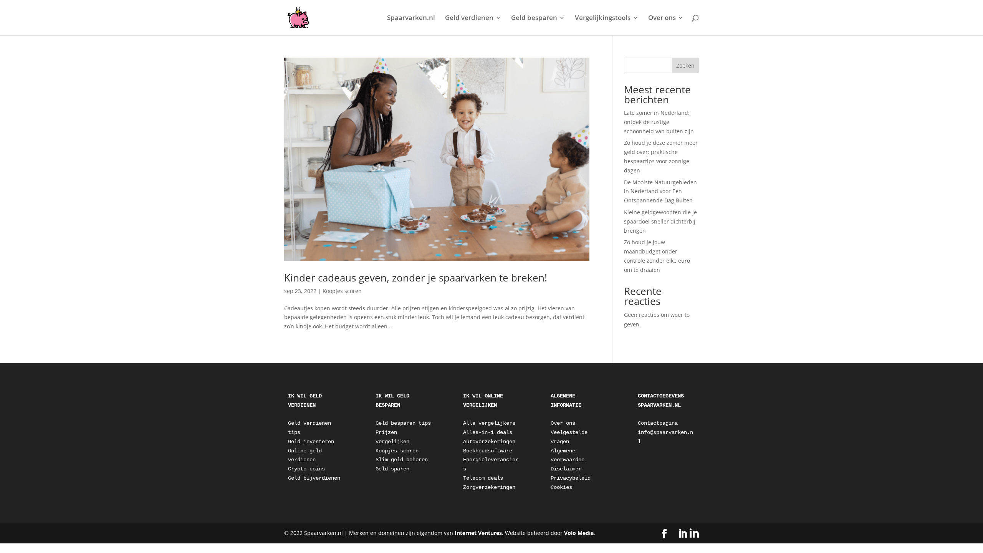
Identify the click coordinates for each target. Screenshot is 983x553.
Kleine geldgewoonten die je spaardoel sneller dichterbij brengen (660, 221)
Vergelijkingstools (603, 18)
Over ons (662, 18)
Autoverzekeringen (489, 442)
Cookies (561, 487)
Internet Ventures (478, 532)
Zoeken (685, 65)
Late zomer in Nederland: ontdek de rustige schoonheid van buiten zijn (659, 122)
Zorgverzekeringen (489, 487)
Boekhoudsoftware (487, 451)
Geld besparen (534, 18)
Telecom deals (483, 478)
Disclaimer (566, 469)
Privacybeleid (571, 478)
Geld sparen (392, 469)
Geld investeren (311, 442)
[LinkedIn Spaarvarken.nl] (688, 533)
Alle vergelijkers (489, 423)
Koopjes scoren (342, 291)
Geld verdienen (469, 18)
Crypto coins (306, 469)
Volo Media (579, 532)
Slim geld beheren (402, 460)
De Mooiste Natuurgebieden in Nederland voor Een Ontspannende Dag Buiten (660, 191)
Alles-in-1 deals (487, 432)
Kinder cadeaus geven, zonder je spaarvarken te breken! (415, 278)
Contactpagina (658, 423)
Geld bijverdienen (314, 478)
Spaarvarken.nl (411, 18)
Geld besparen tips (403, 423)
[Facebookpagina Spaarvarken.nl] (664, 534)
